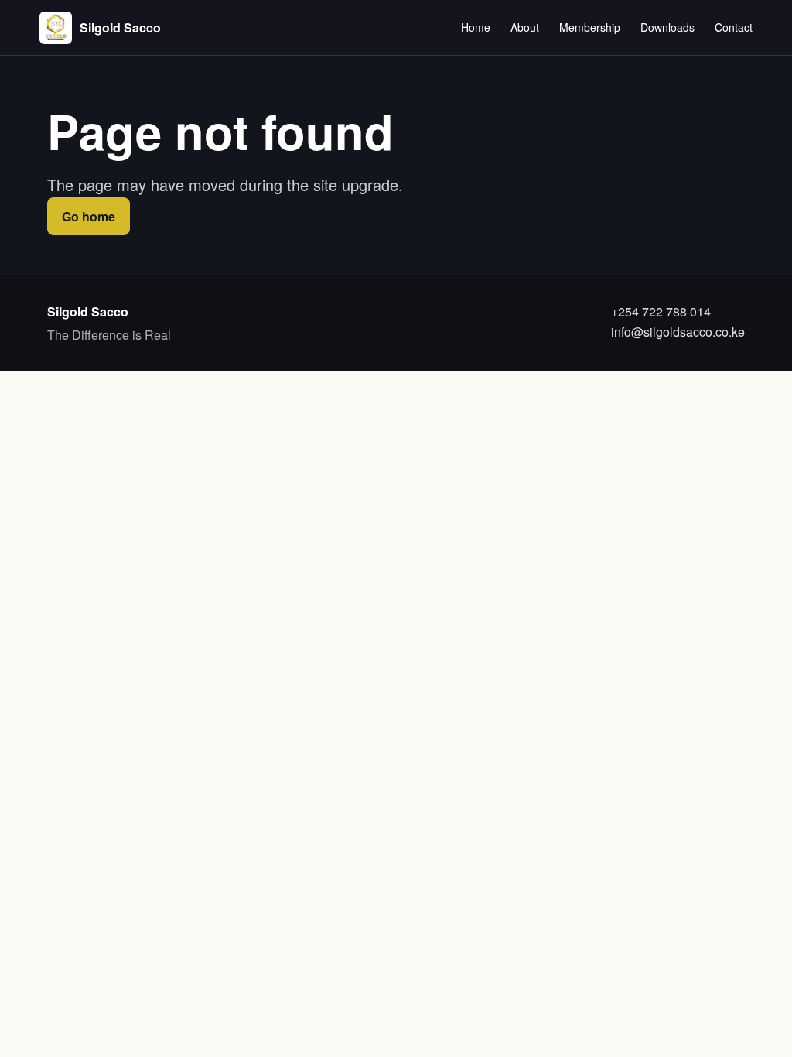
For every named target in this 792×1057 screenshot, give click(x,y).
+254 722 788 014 (661, 311)
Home (475, 27)
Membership (589, 27)
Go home (88, 216)
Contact (734, 27)
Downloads (667, 27)
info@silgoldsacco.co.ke (678, 331)
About (524, 27)
